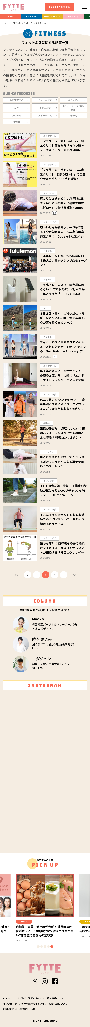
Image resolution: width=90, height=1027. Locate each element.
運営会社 (23, 1008)
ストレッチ (73, 99)
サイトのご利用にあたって (31, 998)
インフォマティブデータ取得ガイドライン (25, 1003)
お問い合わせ (10, 1008)
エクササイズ (16, 99)
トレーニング (45, 99)
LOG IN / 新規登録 (59, 7)
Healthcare (52, 16)
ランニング (45, 107)
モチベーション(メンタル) (73, 107)
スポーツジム (45, 115)
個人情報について (56, 998)
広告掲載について (58, 1003)
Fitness (31, 16)
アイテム (16, 115)
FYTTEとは (9, 998)
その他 (73, 115)
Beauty (73, 16)
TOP (5, 23)
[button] (38, 946)
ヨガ (16, 107)
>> (74, 575)
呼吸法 (16, 121)
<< (16, 575)
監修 (33, 1008)
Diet (10, 16)
